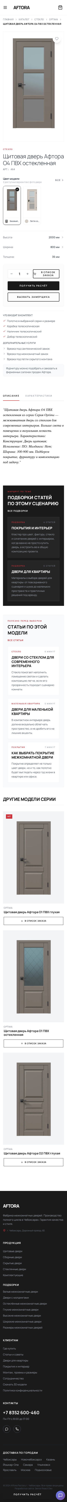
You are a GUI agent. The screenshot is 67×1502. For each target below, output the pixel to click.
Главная (8, 19)
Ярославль (9, 1470)
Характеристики (38, 395)
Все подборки (18, 510)
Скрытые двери (12, 1263)
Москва (25, 1470)
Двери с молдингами (16, 1297)
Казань (50, 1459)
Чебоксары (10, 1459)
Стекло (39, 19)
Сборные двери (12, 1257)
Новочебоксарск (31, 1459)
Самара (28, 1464)
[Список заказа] (60, 7)
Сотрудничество (13, 1378)
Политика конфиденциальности (22, 1390)
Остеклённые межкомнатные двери (25, 1303)
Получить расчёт (34, 285)
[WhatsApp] (6, 1429)
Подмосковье (43, 1470)
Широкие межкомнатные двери (22, 1321)
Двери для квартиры (15, 1360)
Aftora (21, 7)
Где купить (9, 1348)
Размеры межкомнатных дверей (22, 1327)
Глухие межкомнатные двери (21, 1309)
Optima (53, 19)
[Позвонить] (17, 1429)
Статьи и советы (13, 1354)
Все (57, 180)
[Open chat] (60, 1495)
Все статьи (15, 640)
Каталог (24, 19)
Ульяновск (43, 1464)
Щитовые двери (12, 1251)
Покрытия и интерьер (16, 1366)
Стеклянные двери (14, 1269)
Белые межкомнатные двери (20, 1291)
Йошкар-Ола (11, 1464)
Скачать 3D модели (15, 1384)
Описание (11, 395)
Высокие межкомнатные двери (22, 1315)
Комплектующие (13, 1275)
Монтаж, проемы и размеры (20, 1372)
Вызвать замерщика (33, 297)
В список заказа (36, 920)
